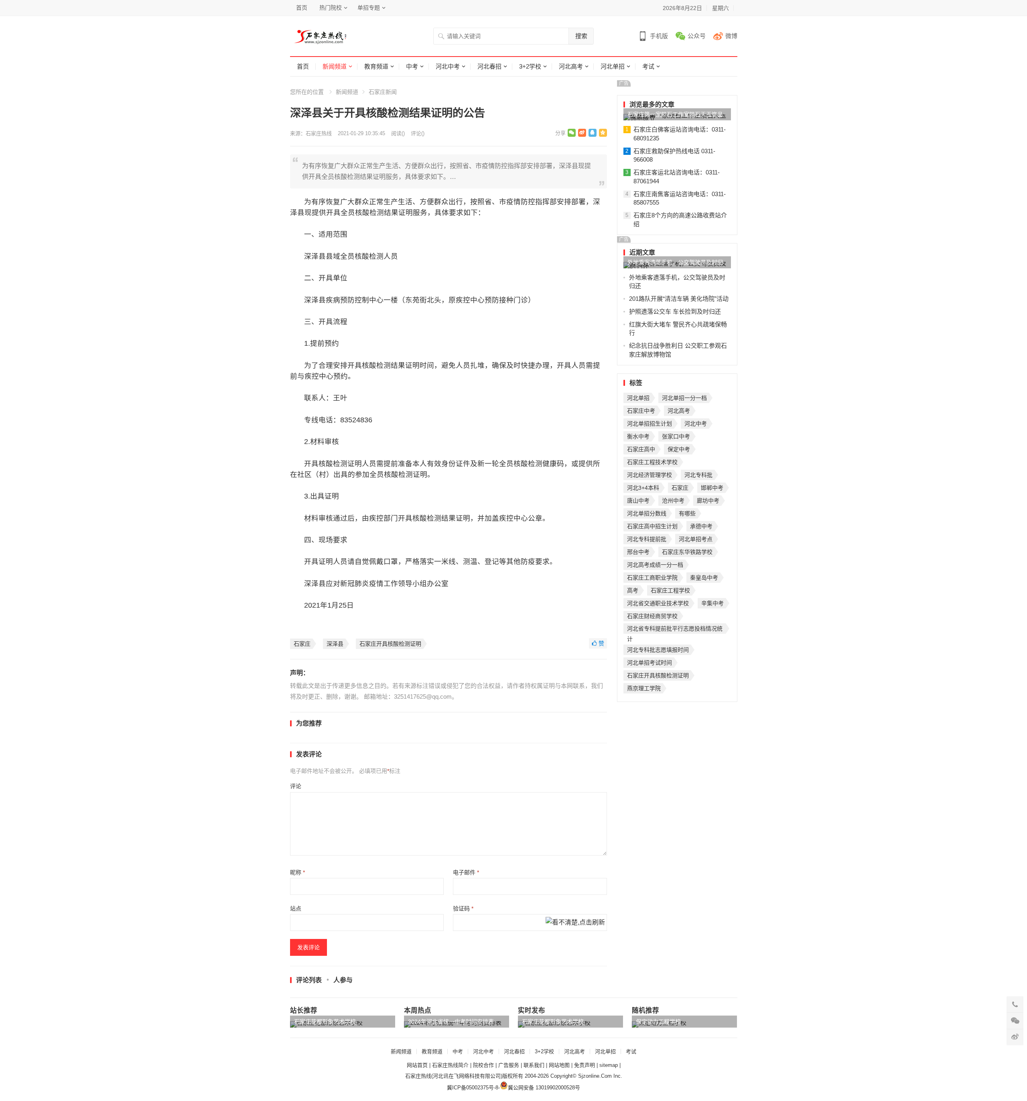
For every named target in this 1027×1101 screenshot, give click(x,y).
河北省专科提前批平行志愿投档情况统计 (675, 629)
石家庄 (302, 644)
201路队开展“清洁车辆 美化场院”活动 (679, 298)
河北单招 (613, 66)
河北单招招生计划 (649, 423)
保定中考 (679, 449)
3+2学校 (530, 66)
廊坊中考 (708, 500)
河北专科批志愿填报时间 (658, 650)
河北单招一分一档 (684, 398)
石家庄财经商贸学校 (652, 616)
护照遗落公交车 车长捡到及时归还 (675, 311)
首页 (301, 7)
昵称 (297, 872)
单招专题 (368, 7)
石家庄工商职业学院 (652, 577)
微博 (731, 35)
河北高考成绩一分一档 (655, 565)
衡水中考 (638, 436)
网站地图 (559, 1065)
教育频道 (376, 66)
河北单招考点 (695, 539)
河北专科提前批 (646, 539)
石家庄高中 (641, 449)
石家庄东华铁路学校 (687, 552)
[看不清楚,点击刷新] (575, 923)
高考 (632, 590)
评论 (295, 786)
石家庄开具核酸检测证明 (390, 644)
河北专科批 (698, 475)
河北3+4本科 (643, 488)
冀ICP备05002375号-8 (472, 1088)
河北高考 (571, 66)
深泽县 (335, 644)
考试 (648, 66)
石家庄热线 (319, 133)
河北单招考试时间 (649, 662)
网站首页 (417, 1065)
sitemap (608, 1065)
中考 (412, 66)
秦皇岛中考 (704, 577)
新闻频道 (335, 66)
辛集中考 (712, 603)
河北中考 (448, 66)
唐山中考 (638, 500)
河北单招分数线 (646, 513)
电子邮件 (466, 872)
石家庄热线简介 (450, 1065)
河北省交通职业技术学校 (658, 603)
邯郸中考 (712, 488)
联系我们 (534, 1065)
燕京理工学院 (644, 688)
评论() (417, 133)
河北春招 (489, 66)
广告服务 (508, 1065)
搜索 (581, 35)
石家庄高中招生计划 (652, 526)
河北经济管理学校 (649, 475)
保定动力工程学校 (658, 1021)
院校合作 (483, 1065)
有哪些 (687, 513)
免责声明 (584, 1065)
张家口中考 (676, 436)
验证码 (463, 908)
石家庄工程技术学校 (652, 462)
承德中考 (701, 526)
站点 (295, 908)
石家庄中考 (641, 411)
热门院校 (330, 7)
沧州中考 (673, 500)
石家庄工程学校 (670, 590)
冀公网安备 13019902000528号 (544, 1088)
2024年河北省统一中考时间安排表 (451, 1021)
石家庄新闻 (383, 92)
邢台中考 (638, 552)
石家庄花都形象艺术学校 (325, 1021)
